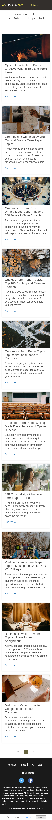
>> (34, 752)
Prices (23, 765)
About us (12, 765)
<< (18, 752)
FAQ (32, 765)
